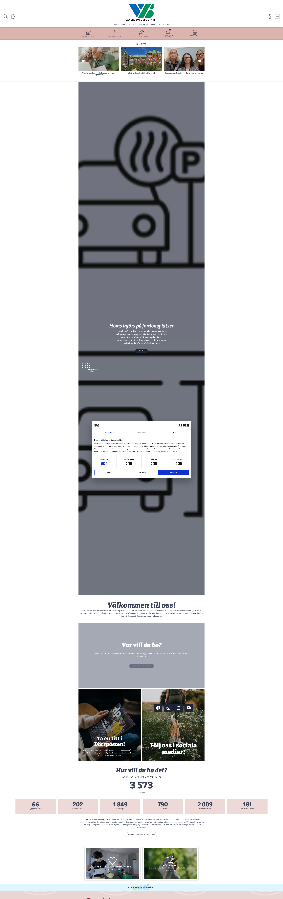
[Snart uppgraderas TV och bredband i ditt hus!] (184, 59)
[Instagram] (168, 708)
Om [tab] (174, 433)
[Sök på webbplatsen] (5, 16)
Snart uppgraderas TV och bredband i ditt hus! (184, 73)
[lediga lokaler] (195, 32)
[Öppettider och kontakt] (12, 16)
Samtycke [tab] (108, 433)
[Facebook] (158, 708)
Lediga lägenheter (115, 36)
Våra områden (119, 24)
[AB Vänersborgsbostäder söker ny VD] (98, 59)
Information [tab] (141, 433)
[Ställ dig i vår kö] (88, 32)
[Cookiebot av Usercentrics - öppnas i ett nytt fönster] (179, 425)
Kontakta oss (164, 24)
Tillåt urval (142, 472)
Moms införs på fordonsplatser (141, 326)
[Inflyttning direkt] (141, 32)
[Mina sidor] (270, 16)
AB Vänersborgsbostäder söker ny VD (99, 73)
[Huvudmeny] (277, 16)
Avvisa (109, 472)
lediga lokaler (194, 35)
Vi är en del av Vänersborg (141, 887)
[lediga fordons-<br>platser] (168, 31)
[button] (83, 60)
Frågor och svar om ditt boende (142, 24)
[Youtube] (189, 708)
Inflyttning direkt (142, 36)
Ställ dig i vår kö (88, 36)
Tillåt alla (173, 472)
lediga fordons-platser (168, 36)
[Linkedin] (178, 708)
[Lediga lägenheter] (115, 32)
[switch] (129, 463)
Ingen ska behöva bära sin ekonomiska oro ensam (141, 73)
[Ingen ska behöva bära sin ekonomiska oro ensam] (141, 59)
